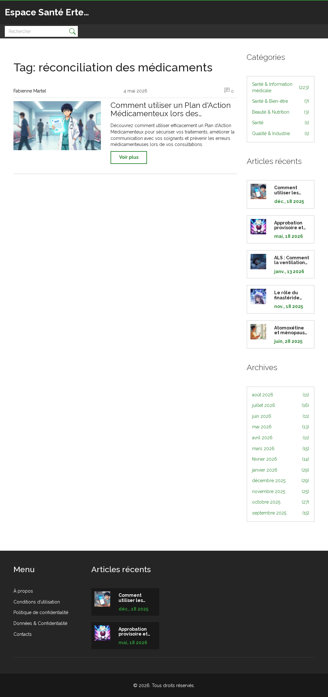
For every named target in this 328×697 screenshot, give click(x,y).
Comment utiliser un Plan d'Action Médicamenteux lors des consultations (171, 109)
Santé (280, 122)
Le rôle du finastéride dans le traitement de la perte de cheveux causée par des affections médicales (290, 295)
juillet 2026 (280, 405)
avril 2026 (280, 437)
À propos (23, 591)
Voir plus (128, 157)
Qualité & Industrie (280, 133)
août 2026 (280, 394)
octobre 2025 (280, 502)
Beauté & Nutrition (280, 112)
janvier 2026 (280, 470)
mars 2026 (280, 448)
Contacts (22, 634)
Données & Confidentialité (40, 623)
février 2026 (280, 459)
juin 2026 (280, 416)
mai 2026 (280, 426)
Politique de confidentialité (40, 612)
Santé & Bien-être (280, 101)
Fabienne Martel (29, 90)
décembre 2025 (280, 480)
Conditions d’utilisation (36, 601)
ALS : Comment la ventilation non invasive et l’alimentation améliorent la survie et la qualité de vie (291, 260)
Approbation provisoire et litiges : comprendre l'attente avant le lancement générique (291, 225)
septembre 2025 (280, 512)
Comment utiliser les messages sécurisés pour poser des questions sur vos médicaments (291, 190)
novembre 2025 (280, 491)
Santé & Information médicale (280, 87)
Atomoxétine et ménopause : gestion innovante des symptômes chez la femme (291, 330)
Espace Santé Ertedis (50, 12)
